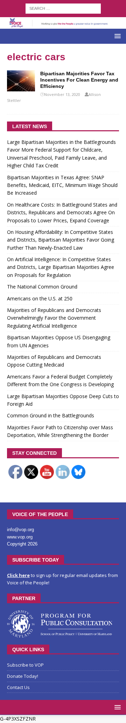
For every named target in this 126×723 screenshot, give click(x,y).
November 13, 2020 (62, 94)
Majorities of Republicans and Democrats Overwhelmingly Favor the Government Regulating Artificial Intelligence (54, 318)
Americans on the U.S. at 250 (39, 298)
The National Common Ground (42, 286)
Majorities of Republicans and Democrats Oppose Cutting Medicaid (54, 361)
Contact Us (18, 687)
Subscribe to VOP (25, 665)
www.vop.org (20, 537)
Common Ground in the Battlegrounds (50, 415)
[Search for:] (63, 8)
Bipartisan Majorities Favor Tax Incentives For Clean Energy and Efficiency (79, 80)
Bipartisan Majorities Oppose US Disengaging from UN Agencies (58, 341)
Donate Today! (22, 676)
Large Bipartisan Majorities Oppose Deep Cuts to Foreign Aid (63, 400)
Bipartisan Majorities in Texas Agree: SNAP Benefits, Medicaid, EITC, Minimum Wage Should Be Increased (62, 185)
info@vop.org (20, 529)
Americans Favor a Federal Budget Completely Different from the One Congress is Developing (60, 380)
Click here (18, 575)
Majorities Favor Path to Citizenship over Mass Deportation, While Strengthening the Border (60, 431)
